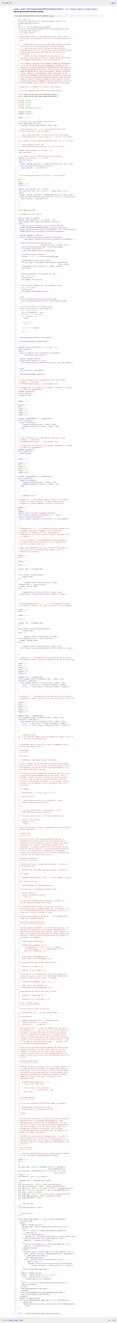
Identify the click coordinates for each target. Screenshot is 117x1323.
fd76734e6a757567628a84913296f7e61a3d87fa (45, 9)
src (67, 9)
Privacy (16, 1320)
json (113, 1320)
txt (109, 1320)
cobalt (16, 9)
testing (73, 9)
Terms (21, 1320)
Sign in (113, 3)
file (51, 16)
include (87, 9)
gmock (80, 9)
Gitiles (11, 1320)
